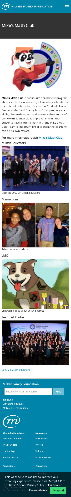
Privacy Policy (35, 485)
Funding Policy (10, 457)
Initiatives (8, 399)
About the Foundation (14, 433)
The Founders (10, 444)
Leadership (9, 451)
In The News (42, 438)
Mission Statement (12, 438)
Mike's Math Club (51, 138)
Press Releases (44, 457)
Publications (9, 466)
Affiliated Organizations (15, 407)
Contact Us (41, 466)
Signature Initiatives (13, 403)
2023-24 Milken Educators (16, 369)
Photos (39, 444)
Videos (39, 451)
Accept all (58, 490)
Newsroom (41, 433)
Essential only (38, 490)
